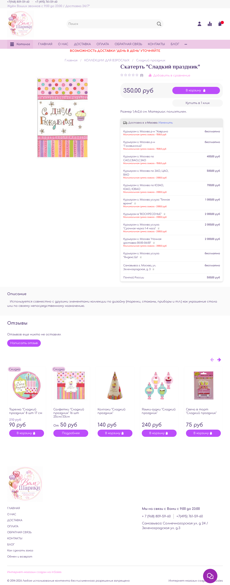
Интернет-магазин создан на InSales (196, 580)
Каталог (23, 44)
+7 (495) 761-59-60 (46, 1)
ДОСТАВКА (82, 44)
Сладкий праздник (150, 60)
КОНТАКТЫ (156, 44)
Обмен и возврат (19, 556)
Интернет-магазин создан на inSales (34, 572)
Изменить (165, 122)
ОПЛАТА (102, 44)
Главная (71, 60)
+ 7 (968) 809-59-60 (156, 516)
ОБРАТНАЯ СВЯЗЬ (128, 44)
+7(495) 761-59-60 (189, 516)
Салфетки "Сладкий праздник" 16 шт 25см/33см (68, 413)
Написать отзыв (24, 343)
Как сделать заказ (20, 550)
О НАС (63, 44)
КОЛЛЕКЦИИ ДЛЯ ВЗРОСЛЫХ (106, 60)
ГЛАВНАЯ (45, 44)
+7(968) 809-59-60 (18, 1)
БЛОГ (175, 44)
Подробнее (71, 433)
